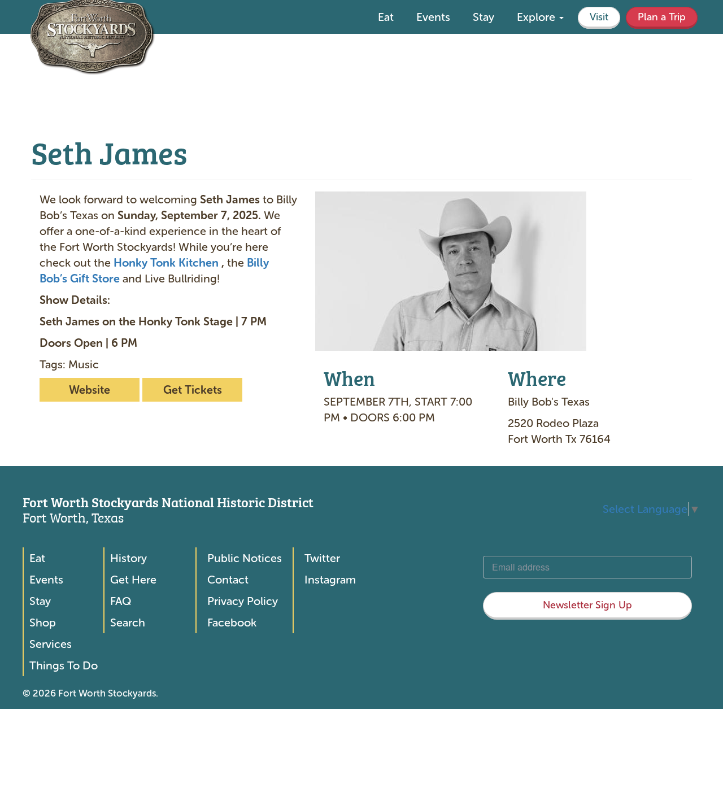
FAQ (120, 601)
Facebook (231, 622)
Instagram (330, 579)
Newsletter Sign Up (587, 605)
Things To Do (63, 665)
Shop (42, 622)
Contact (228, 579)
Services (50, 644)
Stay (483, 17)
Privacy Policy (242, 601)
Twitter (322, 558)
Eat (386, 17)
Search (127, 622)
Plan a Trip (662, 17)
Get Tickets (192, 390)
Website (89, 390)
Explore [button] (537, 17)
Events (433, 17)
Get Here (133, 579)
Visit (599, 17)
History (128, 558)
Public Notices (244, 558)
